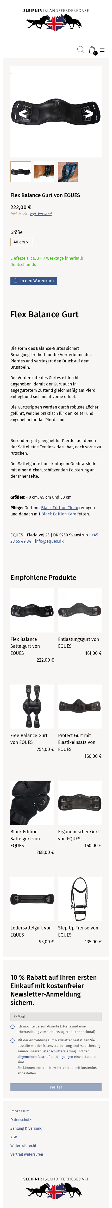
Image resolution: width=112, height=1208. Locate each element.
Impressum (19, 1111)
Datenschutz (20, 1120)
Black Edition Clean (59, 507)
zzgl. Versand (41, 214)
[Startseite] (56, 20)
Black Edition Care (58, 514)
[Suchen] (80, 49)
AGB (13, 1137)
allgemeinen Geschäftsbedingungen (45, 1057)
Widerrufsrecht (23, 1146)
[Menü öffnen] (102, 50)
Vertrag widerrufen (26, 1154)
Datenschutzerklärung (58, 1051)
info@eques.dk (49, 541)
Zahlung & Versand (26, 1128)
